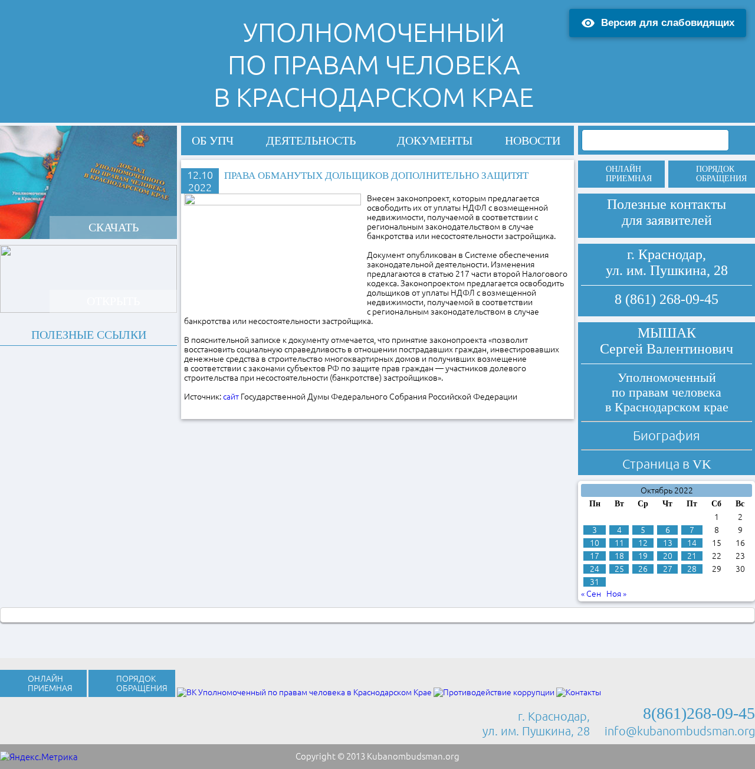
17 (594, 556)
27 (667, 569)
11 (619, 543)
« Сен (591, 593)
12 (643, 543)
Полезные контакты (666, 204)
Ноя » (616, 593)
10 (594, 543)
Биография (666, 435)
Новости (532, 140)
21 (692, 556)
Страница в (666, 463)
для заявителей (667, 220)
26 (643, 569)
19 (643, 556)
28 (692, 569)
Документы (434, 140)
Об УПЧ (213, 140)
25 (619, 569)
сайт (231, 396)
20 (667, 556)
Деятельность (311, 140)
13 (667, 543)
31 (594, 582)
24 (594, 569)
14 (692, 543)
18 (619, 556)
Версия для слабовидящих (667, 22)
